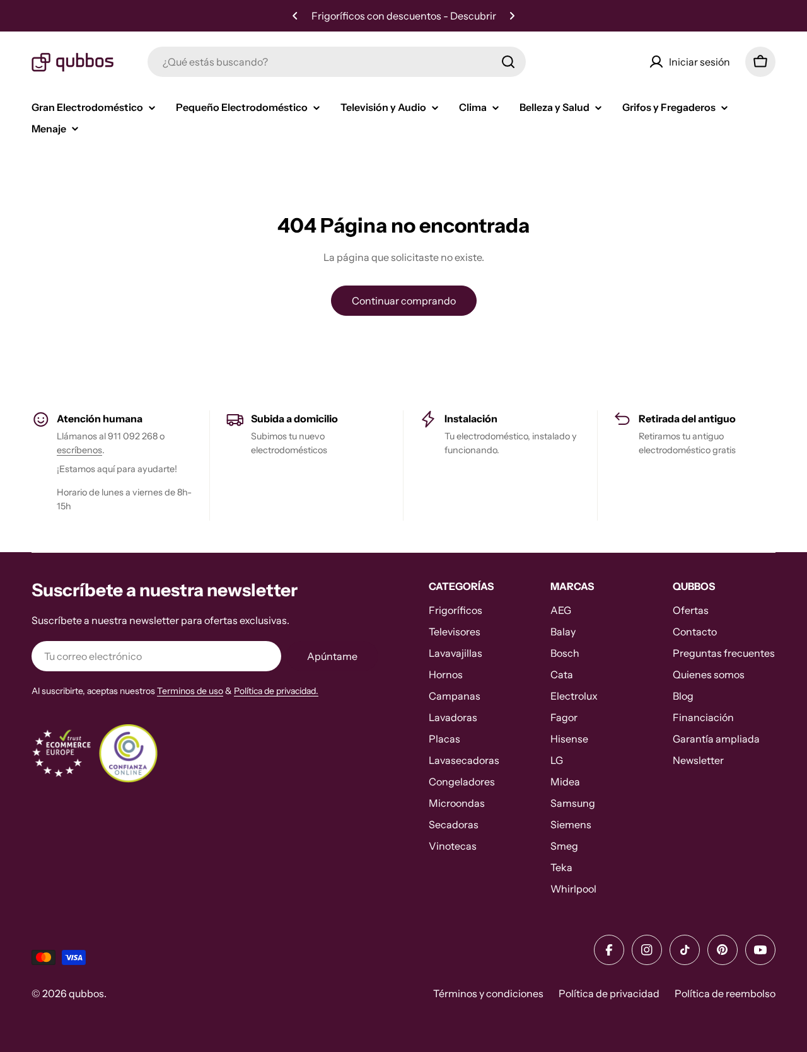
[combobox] (337, 62)
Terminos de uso (190, 691)
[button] (295, 15)
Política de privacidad (609, 993)
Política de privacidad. (276, 691)
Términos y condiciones (488, 993)
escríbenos (79, 450)
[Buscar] (508, 61)
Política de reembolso (725, 993)
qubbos (86, 993)
